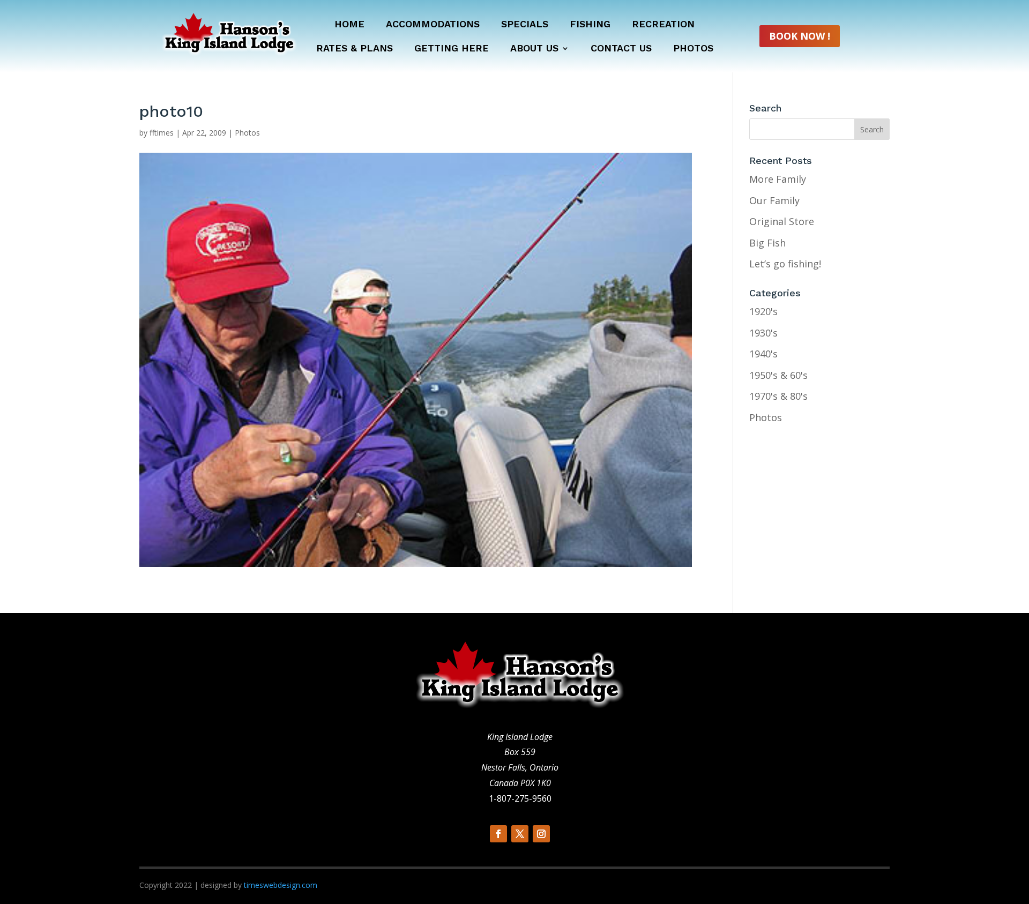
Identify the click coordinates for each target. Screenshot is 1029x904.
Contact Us (621, 49)
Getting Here (451, 49)
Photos (693, 49)
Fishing (590, 24)
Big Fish (767, 242)
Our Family (774, 200)
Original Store (781, 221)
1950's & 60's (778, 375)
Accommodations (433, 24)
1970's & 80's (778, 396)
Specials (524, 24)
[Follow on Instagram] (541, 833)
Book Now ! (799, 35)
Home (349, 24)
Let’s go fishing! (785, 263)
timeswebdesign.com (280, 885)
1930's (763, 332)
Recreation (663, 24)
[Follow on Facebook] (498, 833)
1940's (763, 353)
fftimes (162, 133)
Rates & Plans (354, 49)
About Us (534, 49)
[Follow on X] (519, 833)
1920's (763, 311)
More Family (777, 179)
